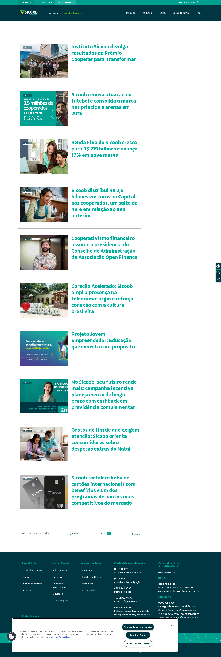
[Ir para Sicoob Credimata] (29, 13)
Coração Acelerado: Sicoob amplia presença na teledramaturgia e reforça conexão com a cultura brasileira (102, 298)
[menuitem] (26, 2)
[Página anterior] (74, 534)
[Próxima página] (135, 535)
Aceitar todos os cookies (138, 627)
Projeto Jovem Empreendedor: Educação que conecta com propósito (103, 340)
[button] (11, 636)
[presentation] (26, 2)
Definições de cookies (138, 643)
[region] (95, 635)
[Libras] (218, 266)
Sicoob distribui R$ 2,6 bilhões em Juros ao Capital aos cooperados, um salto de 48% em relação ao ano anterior (104, 202)
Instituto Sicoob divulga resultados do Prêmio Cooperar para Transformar (103, 53)
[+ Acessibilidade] (218, 279)
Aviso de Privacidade (61, 637)
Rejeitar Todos (138, 635)
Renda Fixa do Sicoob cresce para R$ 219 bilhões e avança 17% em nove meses (104, 149)
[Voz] (218, 273)
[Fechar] (171, 625)
